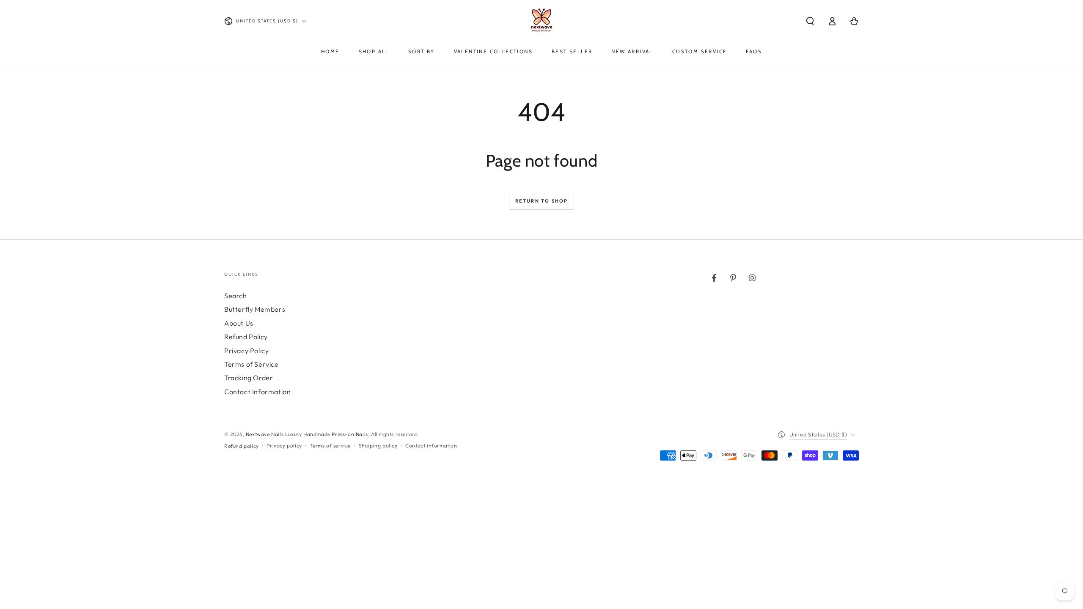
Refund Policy (246, 336)
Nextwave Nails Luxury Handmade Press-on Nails (307, 434)
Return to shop (541, 201)
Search (235, 295)
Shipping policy (378, 445)
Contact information (431, 445)
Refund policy (241, 446)
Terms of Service (251, 364)
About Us (238, 323)
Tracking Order (248, 377)
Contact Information (257, 391)
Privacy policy (284, 445)
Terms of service (330, 445)
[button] (810, 21)
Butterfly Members (254, 309)
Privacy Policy (246, 350)
